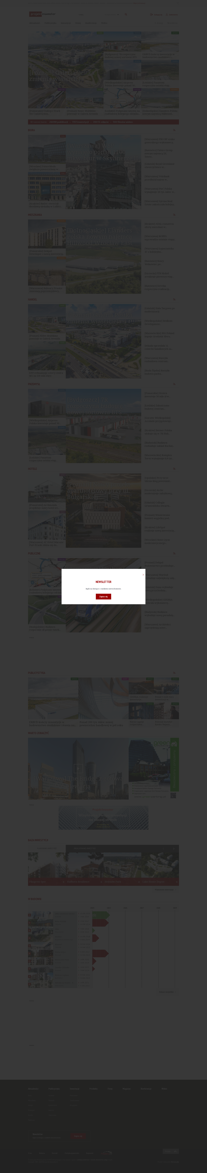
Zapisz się (103, 596)
